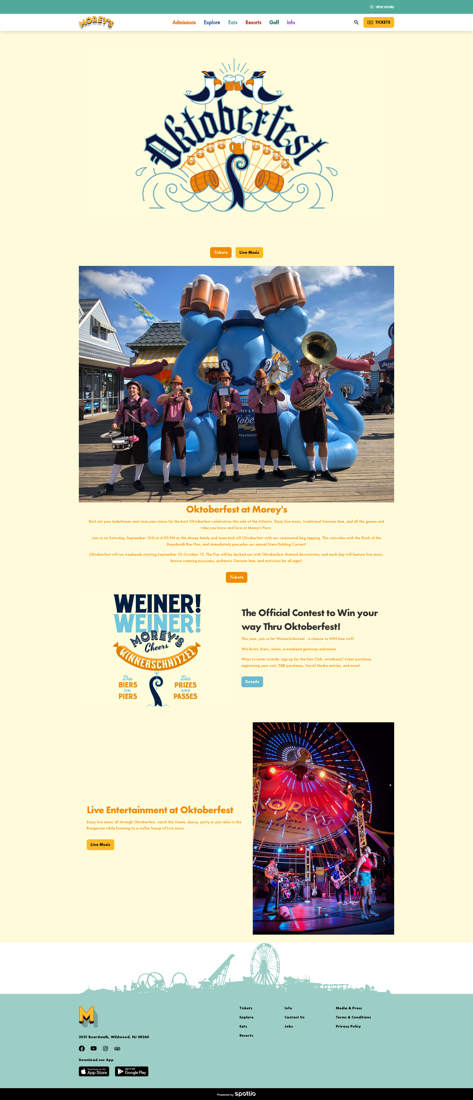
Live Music (249, 252)
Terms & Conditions (353, 1017)
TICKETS (382, 22)
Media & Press (349, 1008)
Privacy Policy (348, 1026)
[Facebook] (82, 1048)
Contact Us (294, 1017)
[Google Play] (131, 1071)
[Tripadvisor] (117, 1048)
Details (252, 681)
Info (288, 1008)
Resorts (246, 1035)
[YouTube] (94, 1048)
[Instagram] (105, 1048)
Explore (246, 1017)
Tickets (221, 252)
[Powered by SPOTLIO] (236, 1094)
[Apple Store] (94, 1071)
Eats (243, 1026)
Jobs (289, 1026)
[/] (96, 22)
